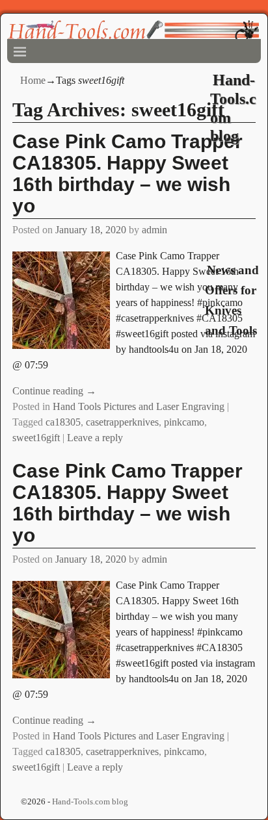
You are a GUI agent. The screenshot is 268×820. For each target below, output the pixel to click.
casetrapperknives (122, 422)
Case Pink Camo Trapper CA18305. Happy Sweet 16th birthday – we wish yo (127, 503)
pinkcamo (184, 422)
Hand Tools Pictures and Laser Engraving (138, 406)
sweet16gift (36, 437)
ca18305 (63, 422)
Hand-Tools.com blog (90, 801)
